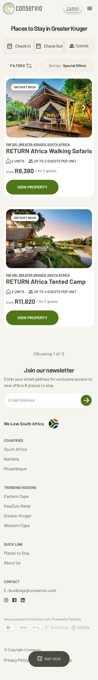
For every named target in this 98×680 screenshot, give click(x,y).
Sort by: (67, 65)
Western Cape (17, 525)
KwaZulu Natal (17, 505)
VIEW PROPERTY (32, 187)
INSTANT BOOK (25, 87)
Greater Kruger (18, 515)
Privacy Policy (16, 659)
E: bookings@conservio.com (30, 590)
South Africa (15, 449)
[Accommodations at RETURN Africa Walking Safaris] (49, 108)
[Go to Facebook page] (14, 600)
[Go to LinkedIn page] (23, 600)
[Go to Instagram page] (6, 600)
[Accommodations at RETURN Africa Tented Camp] (49, 238)
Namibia (11, 458)
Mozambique (15, 468)
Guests (82, 46)
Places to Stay (16, 552)
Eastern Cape (16, 496)
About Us (12, 562)
